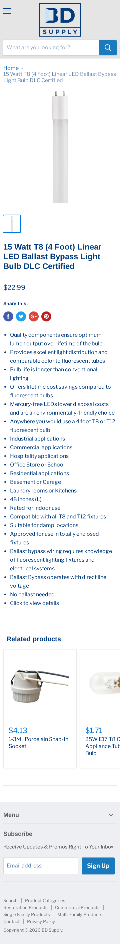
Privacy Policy (41, 921)
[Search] (108, 47)
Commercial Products (77, 907)
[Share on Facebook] (8, 316)
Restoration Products (25, 907)
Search (10, 900)
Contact (11, 921)
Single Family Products (26, 914)
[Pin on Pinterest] (46, 316)
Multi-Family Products (79, 914)
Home (11, 68)
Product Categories (45, 900)
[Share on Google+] (34, 316)
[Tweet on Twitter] (21, 316)
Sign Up (98, 865)
